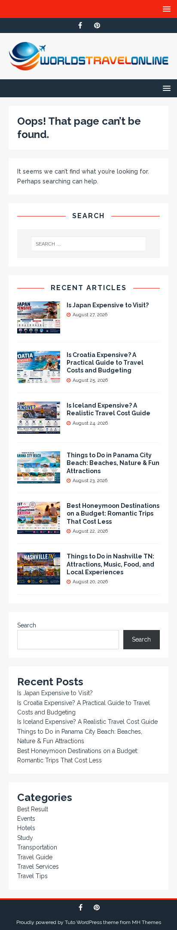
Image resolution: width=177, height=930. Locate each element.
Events (26, 818)
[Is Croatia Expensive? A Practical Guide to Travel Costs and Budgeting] (38, 378)
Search (26, 625)
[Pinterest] (96, 25)
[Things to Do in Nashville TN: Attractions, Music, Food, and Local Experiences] (38, 579)
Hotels (26, 828)
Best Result (32, 809)
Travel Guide (34, 857)
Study (25, 837)
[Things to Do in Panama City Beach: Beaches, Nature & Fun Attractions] (38, 478)
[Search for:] (88, 244)
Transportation (37, 847)
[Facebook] (80, 25)
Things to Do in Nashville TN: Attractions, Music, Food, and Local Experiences (110, 564)
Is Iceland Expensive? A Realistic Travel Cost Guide (87, 721)
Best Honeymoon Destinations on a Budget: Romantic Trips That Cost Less (113, 513)
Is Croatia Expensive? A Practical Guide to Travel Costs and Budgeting (105, 362)
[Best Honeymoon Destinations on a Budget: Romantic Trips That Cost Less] (38, 529)
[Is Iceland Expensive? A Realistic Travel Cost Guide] (38, 429)
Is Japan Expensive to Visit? (108, 305)
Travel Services (38, 866)
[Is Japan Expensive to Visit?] (38, 328)
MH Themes (146, 922)
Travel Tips (32, 876)
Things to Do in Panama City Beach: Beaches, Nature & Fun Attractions (113, 463)
